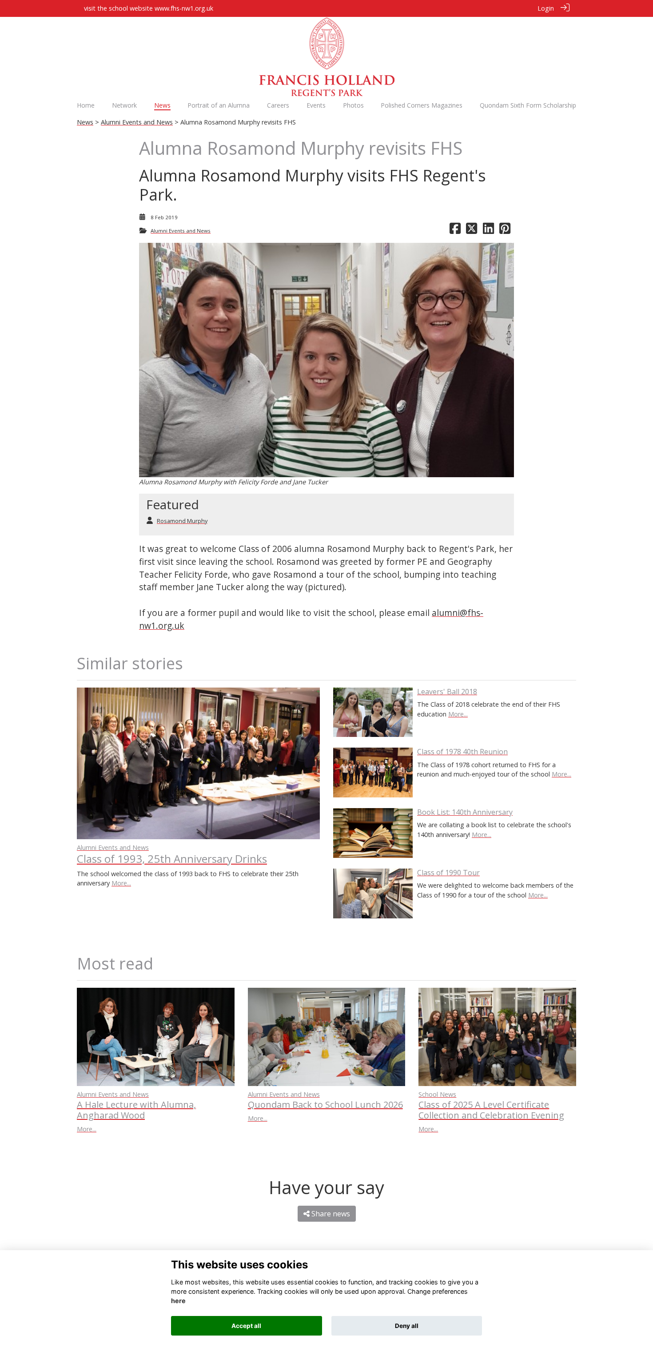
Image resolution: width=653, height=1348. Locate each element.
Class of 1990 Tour (448, 872)
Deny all (406, 1325)
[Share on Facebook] (455, 230)
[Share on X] (471, 230)
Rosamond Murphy (182, 521)
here (178, 1301)
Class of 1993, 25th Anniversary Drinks (172, 858)
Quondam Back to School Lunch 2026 (325, 1105)
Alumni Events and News (137, 122)
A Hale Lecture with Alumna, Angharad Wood (136, 1110)
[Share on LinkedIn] (488, 230)
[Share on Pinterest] (504, 230)
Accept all (246, 1325)
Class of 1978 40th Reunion (462, 751)
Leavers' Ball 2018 (447, 691)
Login (546, 8)
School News (437, 1094)
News (85, 122)
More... (121, 883)
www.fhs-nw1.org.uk (184, 8)
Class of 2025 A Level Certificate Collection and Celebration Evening (491, 1110)
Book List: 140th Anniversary (465, 812)
